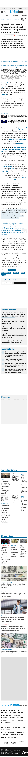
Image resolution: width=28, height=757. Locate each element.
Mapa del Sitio (5, 730)
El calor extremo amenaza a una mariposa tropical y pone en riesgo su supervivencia (13, 321)
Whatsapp (19, 705)
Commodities (17, 399)
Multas (3, 737)
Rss (23, 727)
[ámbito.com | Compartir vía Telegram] (24, 35)
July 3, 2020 (20, 143)
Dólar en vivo (12, 8)
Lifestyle (20, 717)
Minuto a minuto (5, 545)
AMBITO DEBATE (21, 743)
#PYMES (5, 172)
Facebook (5, 705)
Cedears (25, 399)
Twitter (2, 705)
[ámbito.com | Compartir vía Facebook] (19, 35)
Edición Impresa (6, 722)
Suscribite (20, 282)
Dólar (7, 15)
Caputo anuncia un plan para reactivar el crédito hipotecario (15, 360)
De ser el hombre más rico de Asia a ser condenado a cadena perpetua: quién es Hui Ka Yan (24, 504)
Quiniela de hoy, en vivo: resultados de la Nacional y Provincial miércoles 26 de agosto (13, 328)
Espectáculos (5, 727)
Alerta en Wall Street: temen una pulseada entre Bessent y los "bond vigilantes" (15, 365)
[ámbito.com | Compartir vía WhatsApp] (17, 35)
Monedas (3, 399)
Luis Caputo (20, 8)
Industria (3, 275)
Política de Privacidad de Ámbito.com (12, 732)
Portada (4, 710)
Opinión (12, 717)
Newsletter (23, 705)
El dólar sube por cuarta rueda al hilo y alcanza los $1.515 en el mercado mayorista (13, 585)
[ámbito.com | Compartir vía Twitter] (20, 35)
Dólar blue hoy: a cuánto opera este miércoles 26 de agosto (23, 551)
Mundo (12, 720)
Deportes (20, 720)
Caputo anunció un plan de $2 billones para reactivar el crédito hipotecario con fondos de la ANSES (15, 354)
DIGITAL (6, 743)
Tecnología (16, 727)
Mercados (17, 715)
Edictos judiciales (17, 734)
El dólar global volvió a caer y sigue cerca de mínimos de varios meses (14, 652)
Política (20, 713)
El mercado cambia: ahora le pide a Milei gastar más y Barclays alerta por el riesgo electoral (17, 117)
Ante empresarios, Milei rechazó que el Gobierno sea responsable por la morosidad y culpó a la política (17, 121)
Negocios (4, 717)
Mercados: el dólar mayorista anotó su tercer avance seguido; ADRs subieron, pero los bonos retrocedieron (13, 628)
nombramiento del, (14, 149)
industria (4, 94)
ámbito (2, 19)
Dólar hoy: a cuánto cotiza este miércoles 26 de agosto (14, 551)
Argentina (4, 87)
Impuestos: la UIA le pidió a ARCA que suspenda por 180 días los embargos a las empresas (15, 370)
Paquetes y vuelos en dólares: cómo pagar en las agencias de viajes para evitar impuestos (12, 619)
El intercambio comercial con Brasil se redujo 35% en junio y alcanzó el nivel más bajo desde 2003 (14, 66)
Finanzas (24, 15)
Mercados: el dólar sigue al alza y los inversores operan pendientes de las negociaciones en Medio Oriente (5, 555)
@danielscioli (22, 128)
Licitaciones (12, 737)
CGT (26, 8)
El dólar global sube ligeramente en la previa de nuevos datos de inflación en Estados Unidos (13, 594)
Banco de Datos (6, 715)
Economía (15, 15)
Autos (19, 725)
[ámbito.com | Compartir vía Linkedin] (22, 35)
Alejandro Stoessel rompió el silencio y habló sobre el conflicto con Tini (13, 341)
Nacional (4, 720)
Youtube (16, 705)
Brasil (12, 168)
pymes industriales (5, 272)
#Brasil (20, 130)
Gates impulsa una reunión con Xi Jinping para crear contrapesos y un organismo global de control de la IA (13, 314)
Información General (8, 725)
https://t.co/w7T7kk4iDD (17, 139)
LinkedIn (12, 705)
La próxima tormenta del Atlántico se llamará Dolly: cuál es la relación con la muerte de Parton (13, 335)
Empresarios (17, 19)
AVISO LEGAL (5, 734)
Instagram (8, 705)
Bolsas (9, 399)
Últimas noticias (14, 710)
